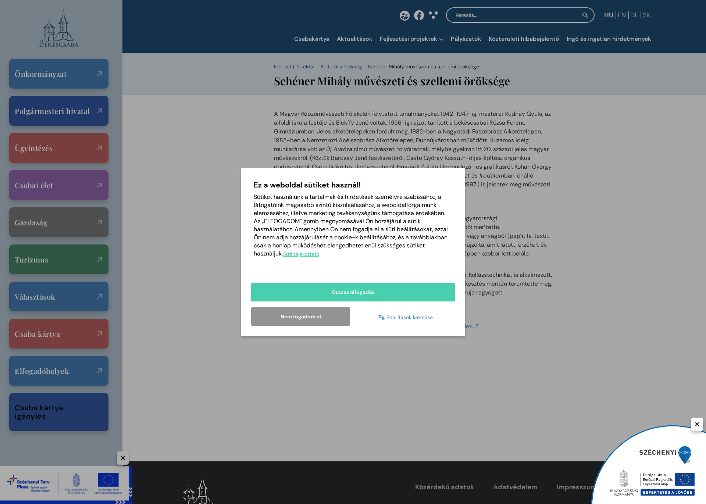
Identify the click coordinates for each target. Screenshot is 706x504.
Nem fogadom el (301, 316)
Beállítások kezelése (409, 317)
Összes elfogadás (353, 292)
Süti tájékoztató (301, 254)
